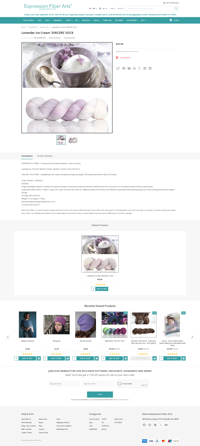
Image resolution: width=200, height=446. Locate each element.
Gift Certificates (26, 422)
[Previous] (8, 336)
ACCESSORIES (131, 20)
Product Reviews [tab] (44, 156)
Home (23, 27)
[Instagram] (155, 425)
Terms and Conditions (63, 426)
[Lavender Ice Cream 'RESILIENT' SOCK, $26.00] (100, 254)
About (41, 422)
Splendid (136, 14)
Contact (41, 429)
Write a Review (54, 38)
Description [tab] (27, 156)
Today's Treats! (26, 433)
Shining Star (56, 341)
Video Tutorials (26, 429)
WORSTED (85, 20)
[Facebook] (123, 68)
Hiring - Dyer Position (28, 426)
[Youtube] (166, 425)
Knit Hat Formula (85, 341)
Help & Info (27, 414)
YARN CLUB (107, 20)
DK (76, 20)
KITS (142, 20)
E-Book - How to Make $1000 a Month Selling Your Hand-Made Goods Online (172, 343)
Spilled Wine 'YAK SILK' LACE (114, 341)
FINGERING (57, 20)
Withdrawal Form (62, 429)
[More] (34, 20)
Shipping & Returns (62, 422)
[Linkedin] (144, 68)
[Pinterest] (150, 68)
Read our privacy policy (121, 400)
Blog (40, 426)
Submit (100, 394)
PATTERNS (119, 20)
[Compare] (38, 358)
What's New (43, 419)
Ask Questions (69, 38)
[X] (139, 68)
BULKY (96, 20)
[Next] (192, 336)
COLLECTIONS (28, 20)
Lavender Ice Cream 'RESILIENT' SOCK (100, 276)
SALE (39, 20)
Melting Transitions (27, 341)
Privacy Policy (43, 433)
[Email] (129, 68)
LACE (47, 20)
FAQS (58, 419)
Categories (95, 414)
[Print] (134, 68)
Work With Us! (26, 419)
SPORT (68, 20)
